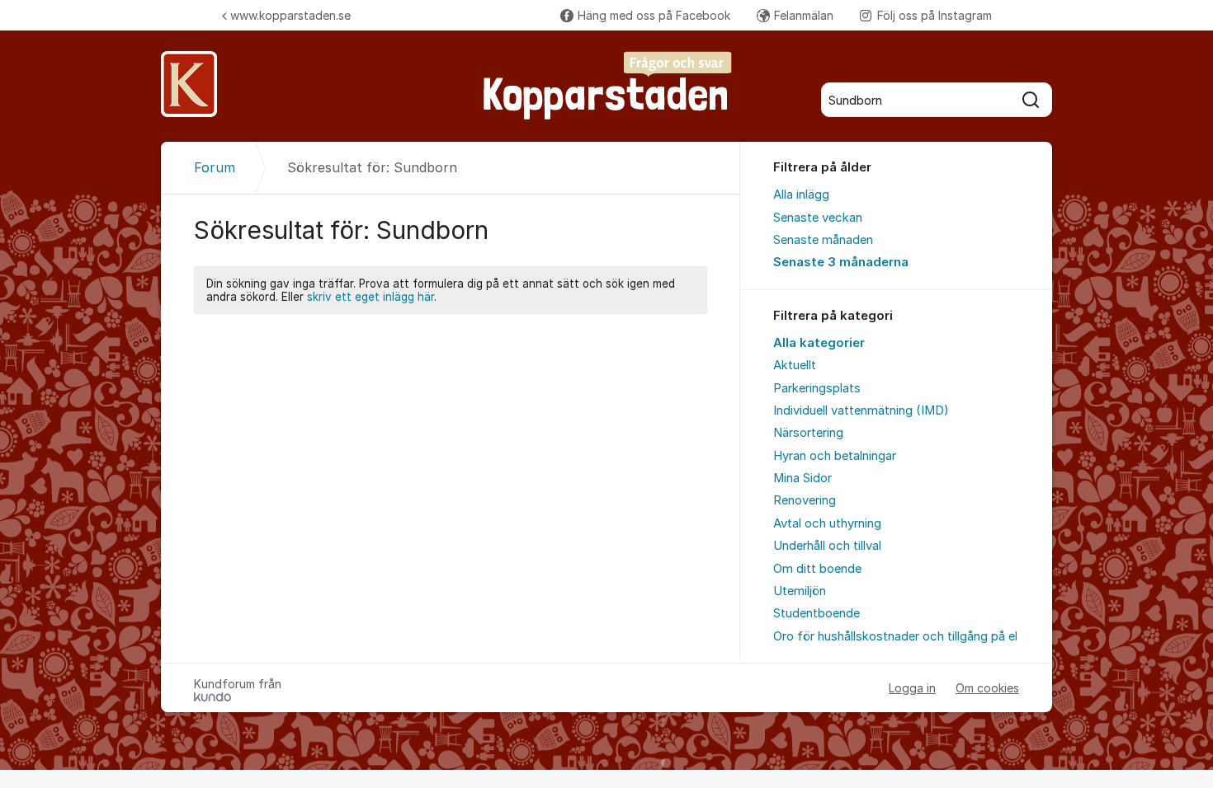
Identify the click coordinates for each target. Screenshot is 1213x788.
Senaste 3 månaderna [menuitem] (841, 262)
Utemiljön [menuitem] (799, 591)
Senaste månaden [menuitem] (823, 239)
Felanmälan (803, 15)
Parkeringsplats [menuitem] (817, 388)
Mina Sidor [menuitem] (802, 478)
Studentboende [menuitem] (816, 613)
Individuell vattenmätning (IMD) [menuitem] (861, 410)
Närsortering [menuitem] (808, 432)
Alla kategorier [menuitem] (819, 342)
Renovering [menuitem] (804, 500)
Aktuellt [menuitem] (794, 365)
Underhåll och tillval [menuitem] (827, 545)
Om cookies (987, 688)
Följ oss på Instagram (934, 15)
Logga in (912, 688)
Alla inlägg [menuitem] (801, 194)
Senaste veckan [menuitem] (817, 217)
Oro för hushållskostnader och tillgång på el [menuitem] (895, 636)
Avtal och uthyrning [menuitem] (827, 523)
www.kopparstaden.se (290, 15)
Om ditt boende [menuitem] (817, 568)
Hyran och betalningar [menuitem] (834, 455)
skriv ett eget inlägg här (370, 296)
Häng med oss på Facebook (654, 15)
